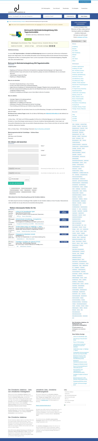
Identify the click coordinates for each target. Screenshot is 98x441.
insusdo (18, 231)
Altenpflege (77, 124)
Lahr (81, 229)
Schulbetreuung (75, 279)
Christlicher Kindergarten (84, 146)
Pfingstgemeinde (75, 265)
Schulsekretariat (80, 281)
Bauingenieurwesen (75, 128)
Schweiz (82, 283)
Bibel (83, 134)
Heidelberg (81, 198)
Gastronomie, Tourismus (77, 76)
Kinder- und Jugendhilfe (76, 225)
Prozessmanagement (76, 271)
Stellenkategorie (75, 63)
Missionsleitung (78, 241)
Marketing (74, 237)
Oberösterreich (27, 190)
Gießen (81, 186)
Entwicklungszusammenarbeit (77, 160)
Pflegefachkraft (12, 193)
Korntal (84, 227)
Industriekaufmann (84, 206)
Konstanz (80, 227)
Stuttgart (81, 297)
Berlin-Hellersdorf (75, 130)
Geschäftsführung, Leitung (77, 78)
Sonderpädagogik (81, 285)
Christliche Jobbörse (69, 391)
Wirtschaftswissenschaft (76, 313)
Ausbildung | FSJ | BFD (77, 68)
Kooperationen (84, 8)
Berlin (86, 128)
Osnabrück (82, 251)
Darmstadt (79, 148)
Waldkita (81, 307)
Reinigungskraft (79, 275)
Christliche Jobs (44, 400)
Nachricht (43, 155)
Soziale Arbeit (80, 287)
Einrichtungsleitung (75, 156)
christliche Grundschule (76, 144)
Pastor (83, 259)
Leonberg (74, 233)
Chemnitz (84, 140)
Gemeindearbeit (75, 184)
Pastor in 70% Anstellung (78, 342)
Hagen (81, 190)
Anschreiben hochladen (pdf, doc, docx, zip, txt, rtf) (53, 173)
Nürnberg (81, 245)
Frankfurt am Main (75, 170)
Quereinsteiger (75, 273)
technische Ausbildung (76, 299)
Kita (82, 225)
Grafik (73, 188)
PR (72, 267)
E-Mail (43, 150)
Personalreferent (75, 263)
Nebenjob (74, 54)
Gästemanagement (75, 178)
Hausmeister (80, 196)
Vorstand (82, 305)
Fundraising (77, 174)
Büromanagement (75, 140)
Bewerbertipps (66, 8)
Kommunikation (75, 227)
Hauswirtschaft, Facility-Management (80, 84)
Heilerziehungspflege (14, 190)
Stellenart (74, 43)
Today (73, 114)
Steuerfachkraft (83, 295)
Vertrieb (73, 305)
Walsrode (85, 307)
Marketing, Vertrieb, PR (77, 94)
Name (43, 145)
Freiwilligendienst (75, 172)
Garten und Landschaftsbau (77, 176)
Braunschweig (84, 136)
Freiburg (81, 170)
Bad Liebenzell (84, 126)
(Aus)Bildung (75, 46)
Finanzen (82, 166)
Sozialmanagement (83, 289)
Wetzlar (78, 309)
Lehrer (73, 231)
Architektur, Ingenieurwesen (78, 66)
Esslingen (74, 164)
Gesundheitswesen (75, 186)
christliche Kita (84, 144)
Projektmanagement (81, 269)
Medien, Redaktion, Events (78, 96)
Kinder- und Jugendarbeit (76, 223)
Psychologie (83, 271)
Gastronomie (74, 180)
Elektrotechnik (82, 156)
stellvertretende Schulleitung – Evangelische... (29, 219)
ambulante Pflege (83, 124)
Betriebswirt (81, 132)
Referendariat (85, 273)
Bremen (73, 138)
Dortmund (83, 152)
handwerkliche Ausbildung (76, 194)
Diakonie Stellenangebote (26, 188)
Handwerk (81, 192)
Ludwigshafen (80, 235)
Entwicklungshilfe (75, 158)
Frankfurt (79, 168)
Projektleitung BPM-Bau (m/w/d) (80, 381)
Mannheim (86, 235)
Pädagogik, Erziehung (37, 43)
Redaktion (80, 273)
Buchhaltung (78, 138)
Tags (85, 41)
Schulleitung (74, 281)
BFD (80, 134)
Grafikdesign (78, 188)
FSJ (73, 174)
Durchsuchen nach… (76, 41)
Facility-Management (76, 166)
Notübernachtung (75, 245)
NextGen (85, 243)
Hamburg (84, 190)
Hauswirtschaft (75, 198)
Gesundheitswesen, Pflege (25, 43)
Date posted (74, 111)
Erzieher (35, 188)
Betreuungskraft (75, 132)
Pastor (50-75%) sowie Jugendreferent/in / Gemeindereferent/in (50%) (78, 371)
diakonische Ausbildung (76, 152)
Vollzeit (73, 60)
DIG (17, 246)
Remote (81, 277)
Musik (82, 243)
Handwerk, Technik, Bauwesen (78, 82)
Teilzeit (73, 56)
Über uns (67, 398)
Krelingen (74, 229)
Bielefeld (78, 136)
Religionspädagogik (75, 277)
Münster (78, 243)
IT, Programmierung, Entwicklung (79, 88)
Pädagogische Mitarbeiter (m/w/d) (25, 234)
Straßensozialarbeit (75, 297)
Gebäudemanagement (76, 182)
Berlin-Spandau (82, 130)
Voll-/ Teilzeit (75, 58)
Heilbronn (85, 198)
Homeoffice (79, 202)
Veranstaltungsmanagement (81, 303)
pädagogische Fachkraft (26, 191)
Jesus (21, 190)
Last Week (74, 118)
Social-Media (74, 285)
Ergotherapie (86, 160)
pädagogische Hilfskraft (76, 259)
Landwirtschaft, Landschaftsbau (79, 92)
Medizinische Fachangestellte (77, 239)
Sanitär (85, 277)
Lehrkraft (77, 231)
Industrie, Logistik (76, 86)
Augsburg (79, 126)
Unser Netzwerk (56, 8)
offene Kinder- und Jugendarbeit (78, 249)
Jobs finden (84, 16)
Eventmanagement (80, 164)
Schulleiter (84, 279)
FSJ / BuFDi (74, 50)
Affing (73, 124)
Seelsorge (86, 283)
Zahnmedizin (85, 315)
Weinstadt (74, 309)
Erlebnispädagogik (75, 162)
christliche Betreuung (15, 188)
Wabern (86, 305)
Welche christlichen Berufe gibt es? (43, 405)
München (74, 243)
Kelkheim (83, 221)
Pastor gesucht (75, 261)
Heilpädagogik (83, 200)
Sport (79, 293)
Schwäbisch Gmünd (75, 283)
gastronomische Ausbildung (83, 180)
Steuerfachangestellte (76, 295)
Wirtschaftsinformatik (76, 311)
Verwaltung (78, 305)
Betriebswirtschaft (75, 134)
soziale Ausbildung (75, 289)
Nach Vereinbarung (76, 52)
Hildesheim (74, 202)
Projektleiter (82, 267)
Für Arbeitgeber (75, 8)
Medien (78, 237)
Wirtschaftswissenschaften (77, 315)
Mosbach (84, 241)
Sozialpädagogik (75, 291)
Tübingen (74, 303)
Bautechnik (82, 128)
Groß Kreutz (83, 188)
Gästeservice (82, 178)
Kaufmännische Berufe (77, 90)
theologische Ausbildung (76, 301)
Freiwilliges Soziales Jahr (83, 172)
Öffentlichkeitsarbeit (75, 251)
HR (80, 204)
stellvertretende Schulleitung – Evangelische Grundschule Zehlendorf (79, 345)
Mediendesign (83, 237)
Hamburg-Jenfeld (75, 192)
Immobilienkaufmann (75, 206)
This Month (74, 120)
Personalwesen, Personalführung (79, 102)
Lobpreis (78, 233)
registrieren (39, 24)
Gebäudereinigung (84, 182)
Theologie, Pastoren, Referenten (79, 108)
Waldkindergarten (75, 307)
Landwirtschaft (85, 229)
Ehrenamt (74, 48)
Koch (85, 225)
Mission (73, 241)
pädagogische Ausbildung (15, 191)
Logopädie (83, 233)
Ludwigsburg (74, 235)
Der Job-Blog (67, 402)
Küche (78, 229)
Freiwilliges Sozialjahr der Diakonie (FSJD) (28, 241)
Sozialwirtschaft (82, 291)
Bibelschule (74, 136)
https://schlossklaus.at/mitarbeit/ (42, 129)
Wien (82, 309)
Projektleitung (74, 269)
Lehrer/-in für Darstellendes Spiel (25, 211)
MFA (84, 239)
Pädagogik (82, 253)
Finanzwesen (74, 168)
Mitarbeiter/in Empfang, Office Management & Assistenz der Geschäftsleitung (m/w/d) (79, 357)
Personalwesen (82, 263)
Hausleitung (74, 196)
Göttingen (85, 186)
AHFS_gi (19, 216)
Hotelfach (84, 202)
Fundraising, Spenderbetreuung (78, 74)
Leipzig (81, 231)
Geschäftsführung (82, 184)
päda (78, 253)
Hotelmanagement (75, 204)
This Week (74, 116)
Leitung (85, 231)
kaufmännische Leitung (76, 221)
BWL (80, 140)
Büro (82, 138)
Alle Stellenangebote (45, 8)
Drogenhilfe (74, 154)
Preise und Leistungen (69, 400)
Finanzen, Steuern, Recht (77, 72)
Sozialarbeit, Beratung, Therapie (50, 43)
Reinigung (74, 275)
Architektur (74, 126)
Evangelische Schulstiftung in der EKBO (25, 223)
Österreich (34, 190)
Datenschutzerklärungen (70, 397)
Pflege (34, 191)
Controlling (74, 148)
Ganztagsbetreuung (83, 174)
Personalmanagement (82, 261)
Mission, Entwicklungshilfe (77, 98)
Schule (80, 279)
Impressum (67, 393)
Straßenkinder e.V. (21, 238)
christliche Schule (75, 146)
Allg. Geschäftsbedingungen (70, 395)
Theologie (83, 299)
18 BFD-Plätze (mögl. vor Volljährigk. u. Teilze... (29, 226)
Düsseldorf (79, 154)
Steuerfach (83, 293)
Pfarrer (87, 263)
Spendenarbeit (74, 293)
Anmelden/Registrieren (85, 1)
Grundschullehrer (75, 190)
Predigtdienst (77, 267)
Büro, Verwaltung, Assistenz (78, 70)
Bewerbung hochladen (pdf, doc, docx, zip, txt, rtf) (52, 168)
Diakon (83, 148)
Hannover (84, 194)
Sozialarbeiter (74, 287)
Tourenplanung (84, 301)
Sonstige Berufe (75, 104)
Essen (85, 162)
